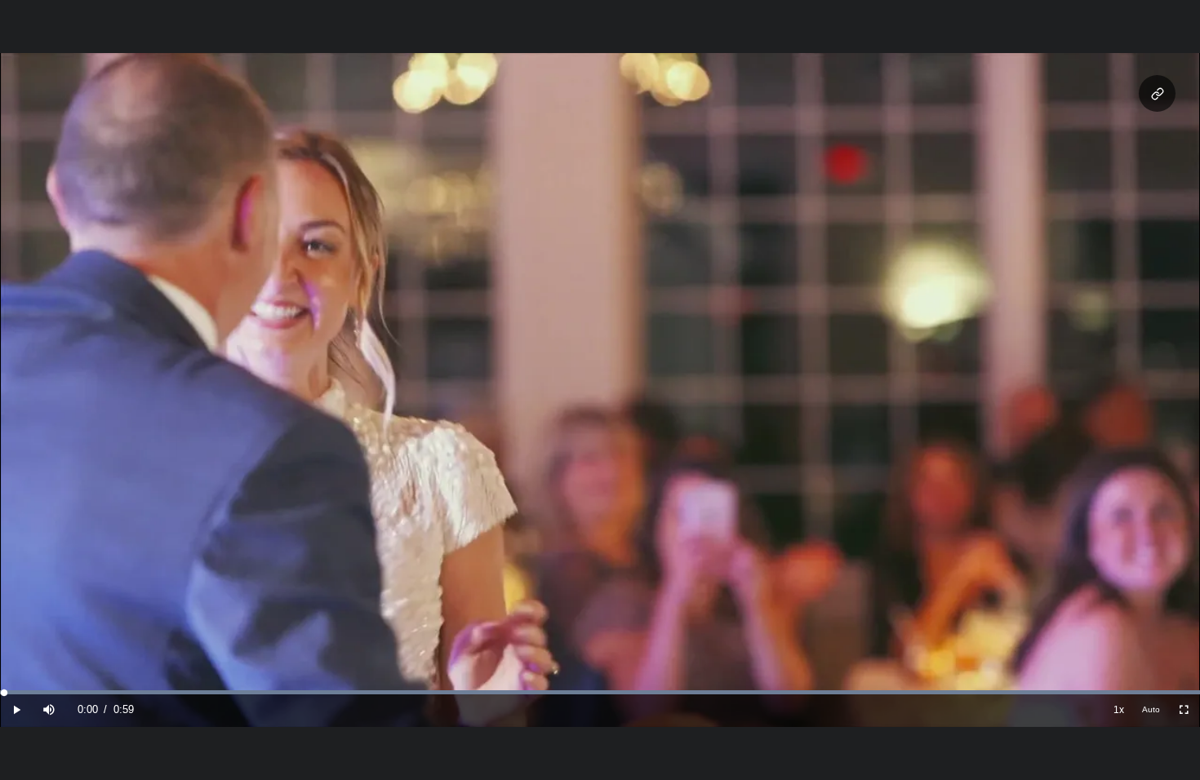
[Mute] (49, 710)
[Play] (16, 710)
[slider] (600, 692)
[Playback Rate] (1118, 710)
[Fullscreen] (1183, 710)
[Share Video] (1157, 93)
